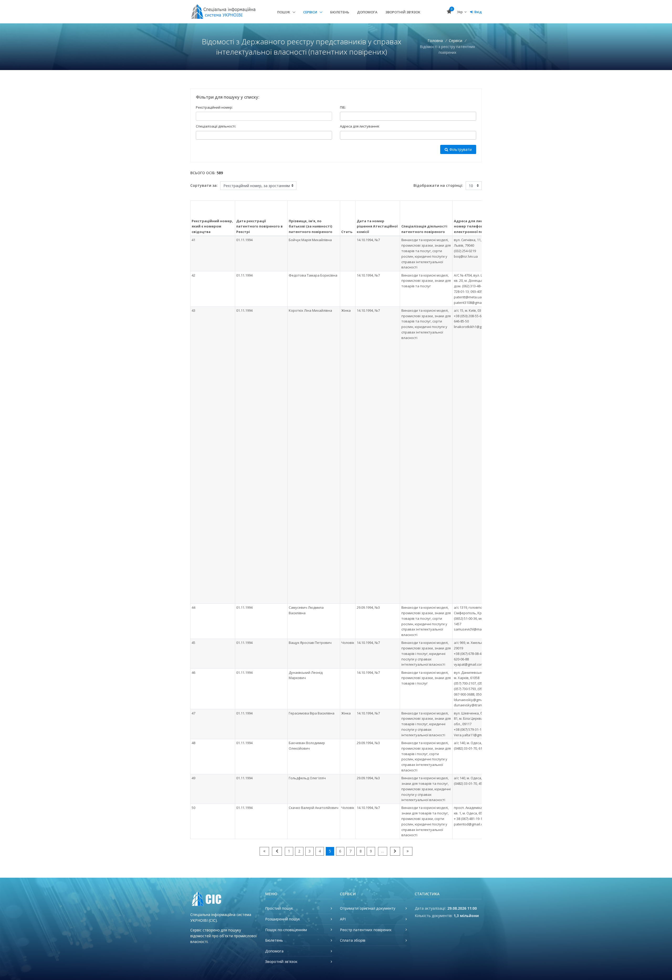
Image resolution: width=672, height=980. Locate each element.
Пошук (284, 12)
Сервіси (310, 12)
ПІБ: (343, 107)
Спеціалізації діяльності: (216, 126)
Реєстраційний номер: (214, 107)
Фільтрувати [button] (460, 149)
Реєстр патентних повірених (366, 929)
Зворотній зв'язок (402, 12)
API (343, 919)
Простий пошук (279, 908)
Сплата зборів (352, 940)
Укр (460, 11)
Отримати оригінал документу (367, 908)
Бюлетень (339, 12)
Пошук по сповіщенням (286, 929)
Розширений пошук (282, 919)
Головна (435, 40)
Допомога (367, 12)
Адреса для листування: (360, 126)
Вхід (478, 11)
